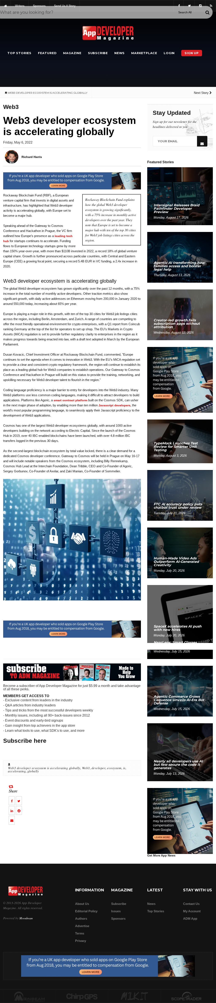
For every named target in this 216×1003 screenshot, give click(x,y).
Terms (79, 933)
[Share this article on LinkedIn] (12, 810)
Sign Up (192, 53)
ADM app (190, 918)
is (124, 768)
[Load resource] (72, 180)
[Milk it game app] (134, 996)
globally (33, 771)
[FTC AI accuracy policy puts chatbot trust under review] (180, 495)
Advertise (82, 926)
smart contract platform (70, 400)
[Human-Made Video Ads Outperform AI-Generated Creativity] (180, 552)
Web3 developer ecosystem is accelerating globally (44, 768)
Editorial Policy (86, 911)
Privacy (80, 941)
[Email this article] (12, 820)
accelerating (17, 771)
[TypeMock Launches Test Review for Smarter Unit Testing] (180, 441)
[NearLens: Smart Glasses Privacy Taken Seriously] (180, 654)
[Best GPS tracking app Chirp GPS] (82, 996)
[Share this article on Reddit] (19, 810)
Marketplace (144, 53)
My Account (192, 911)
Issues (116, 911)
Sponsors (118, 918)
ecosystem (114, 768)
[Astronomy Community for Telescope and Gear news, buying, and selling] (187, 996)
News (119, 53)
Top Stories (19, 53)
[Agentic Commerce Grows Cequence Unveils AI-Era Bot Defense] (180, 691)
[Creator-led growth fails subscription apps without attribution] (180, 314)
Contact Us (191, 904)
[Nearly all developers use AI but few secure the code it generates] (180, 752)
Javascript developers (114, 405)
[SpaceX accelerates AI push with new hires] (180, 613)
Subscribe (98, 53)
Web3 (86, 768)
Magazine (72, 53)
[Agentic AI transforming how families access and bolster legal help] (180, 257)
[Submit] (207, 12)
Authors (81, 918)
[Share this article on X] (19, 801)
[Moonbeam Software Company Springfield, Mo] (29, 996)
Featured (47, 53)
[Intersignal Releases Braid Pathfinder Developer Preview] (180, 196)
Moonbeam (26, 918)
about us (82, 904)
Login (169, 53)
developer (99, 768)
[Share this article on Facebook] (12, 801)
